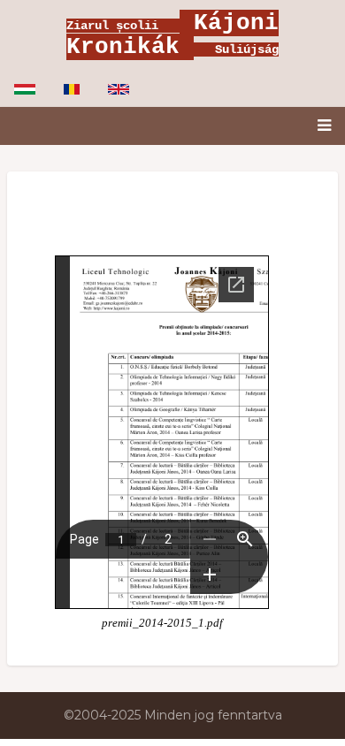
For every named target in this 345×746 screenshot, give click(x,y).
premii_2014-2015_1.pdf (162, 623)
